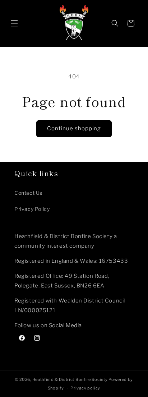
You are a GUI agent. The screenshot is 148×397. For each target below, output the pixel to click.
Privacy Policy (32, 209)
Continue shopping (74, 128)
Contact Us (28, 193)
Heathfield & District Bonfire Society (70, 379)
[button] (14, 23)
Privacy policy (85, 388)
